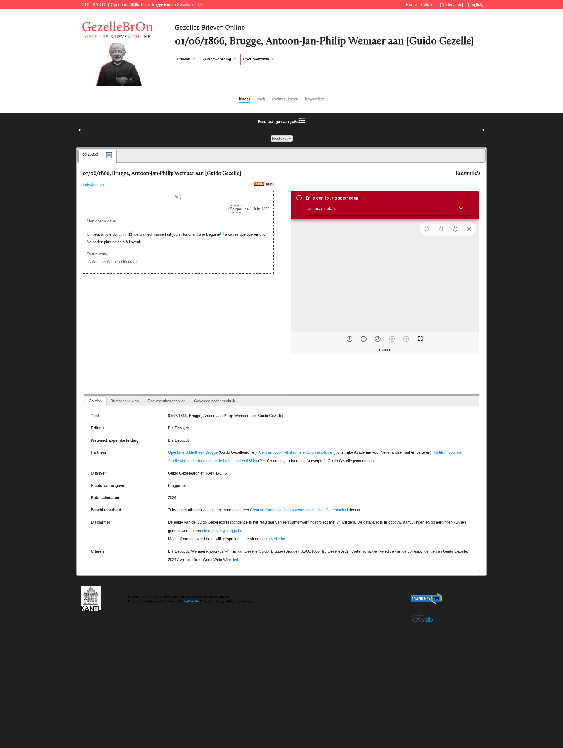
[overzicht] (302, 122)
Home (411, 5)
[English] (476, 5)
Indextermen (93, 184)
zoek (261, 99)
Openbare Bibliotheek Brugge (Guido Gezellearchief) (157, 5)
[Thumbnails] (385, 373)
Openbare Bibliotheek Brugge (193, 452)
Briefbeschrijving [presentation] (125, 401)
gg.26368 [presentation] (90, 154)
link (236, 560)
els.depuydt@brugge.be (222, 531)
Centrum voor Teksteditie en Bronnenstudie (295, 452)
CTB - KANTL (94, 5)
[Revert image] (455, 229)
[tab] (97, 156)
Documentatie (256, 59)
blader (244, 99)
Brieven (183, 59)
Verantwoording (216, 59)
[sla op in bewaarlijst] (109, 159)
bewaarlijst (314, 99)
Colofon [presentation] (95, 401)
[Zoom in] (349, 339)
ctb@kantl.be (191, 601)
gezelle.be (276, 539)
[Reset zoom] (378, 339)
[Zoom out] (364, 339)
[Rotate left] (441, 229)
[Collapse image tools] (469, 229)
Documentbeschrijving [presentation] (166, 401)
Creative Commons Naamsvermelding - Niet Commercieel (299, 510)
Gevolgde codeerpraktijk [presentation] (214, 401)
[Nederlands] (451, 5)
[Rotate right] (427, 229)
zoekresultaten (285, 99)
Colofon (428, 5)
